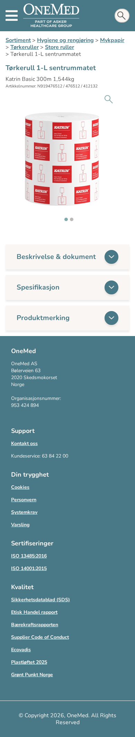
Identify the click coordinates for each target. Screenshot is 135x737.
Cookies (20, 487)
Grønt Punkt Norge (32, 674)
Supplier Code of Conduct (40, 637)
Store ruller (59, 47)
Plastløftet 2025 (29, 662)
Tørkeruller (24, 47)
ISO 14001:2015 (29, 568)
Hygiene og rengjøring (65, 40)
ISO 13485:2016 (29, 556)
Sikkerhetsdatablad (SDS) (40, 599)
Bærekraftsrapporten (34, 624)
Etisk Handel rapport (34, 612)
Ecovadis (21, 649)
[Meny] (12, 16)
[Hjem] (51, 15)
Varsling (20, 524)
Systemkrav (24, 512)
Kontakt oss (24, 443)
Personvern (23, 499)
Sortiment (18, 40)
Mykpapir (112, 40)
